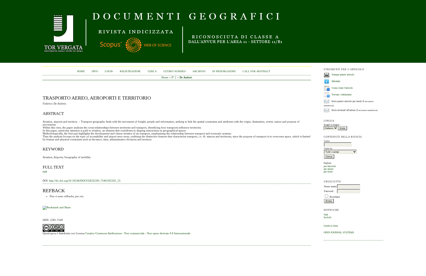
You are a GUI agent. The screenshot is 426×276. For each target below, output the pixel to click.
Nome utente (330, 186)
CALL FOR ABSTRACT (256, 71)
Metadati (336, 81)
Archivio (199, 71)
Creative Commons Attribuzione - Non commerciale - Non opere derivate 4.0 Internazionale (137, 233)
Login (109, 71)
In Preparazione (224, 71)
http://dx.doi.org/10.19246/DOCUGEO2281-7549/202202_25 (85, 180)
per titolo (328, 171)
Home (81, 71)
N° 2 (173, 77)
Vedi (326, 214)
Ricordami (335, 196)
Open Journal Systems (339, 232)
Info (95, 71)
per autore (328, 169)
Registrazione (130, 71)
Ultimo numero (174, 71)
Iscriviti (327, 217)
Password (328, 191)
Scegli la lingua (331, 124)
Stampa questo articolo (343, 74)
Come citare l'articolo (342, 87)
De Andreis (185, 77)
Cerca (152, 71)
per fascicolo (330, 166)
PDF (45, 172)
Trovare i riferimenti (342, 94)
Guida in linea (331, 225)
